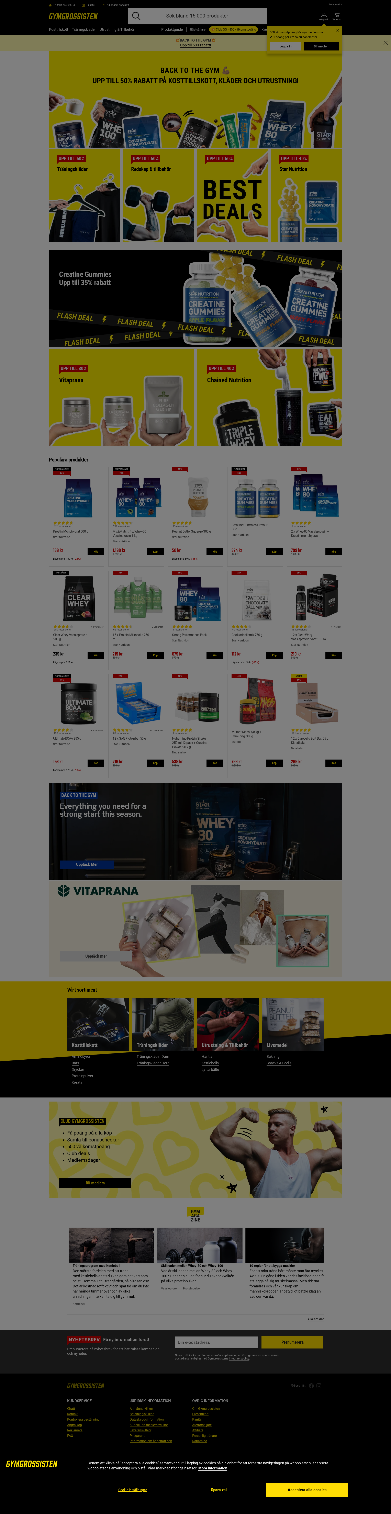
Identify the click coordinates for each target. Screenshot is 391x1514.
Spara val (219, 1489)
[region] (195, 1479)
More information (212, 1468)
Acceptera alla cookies (307, 1489)
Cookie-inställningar (132, 1490)
